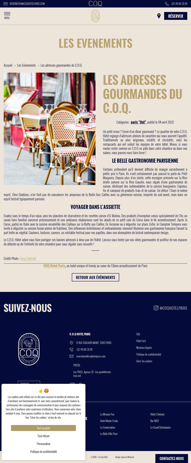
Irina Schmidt (28, 258)
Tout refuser (43, 436)
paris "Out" (138, 122)
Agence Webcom (127, 457)
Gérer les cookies (144, 361)
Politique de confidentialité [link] (43, 451)
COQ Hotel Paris (54, 265)
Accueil (8, 65)
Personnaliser (43, 443)
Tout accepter (43, 428)
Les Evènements (27, 65)
